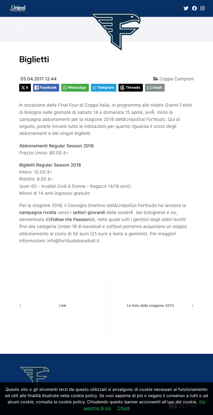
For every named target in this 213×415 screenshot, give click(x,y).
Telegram (105, 87)
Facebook (48, 87)
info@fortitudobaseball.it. (74, 240)
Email (157, 87)
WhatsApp (77, 87)
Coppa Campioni (176, 78)
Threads (133, 87)
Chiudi (123, 408)
